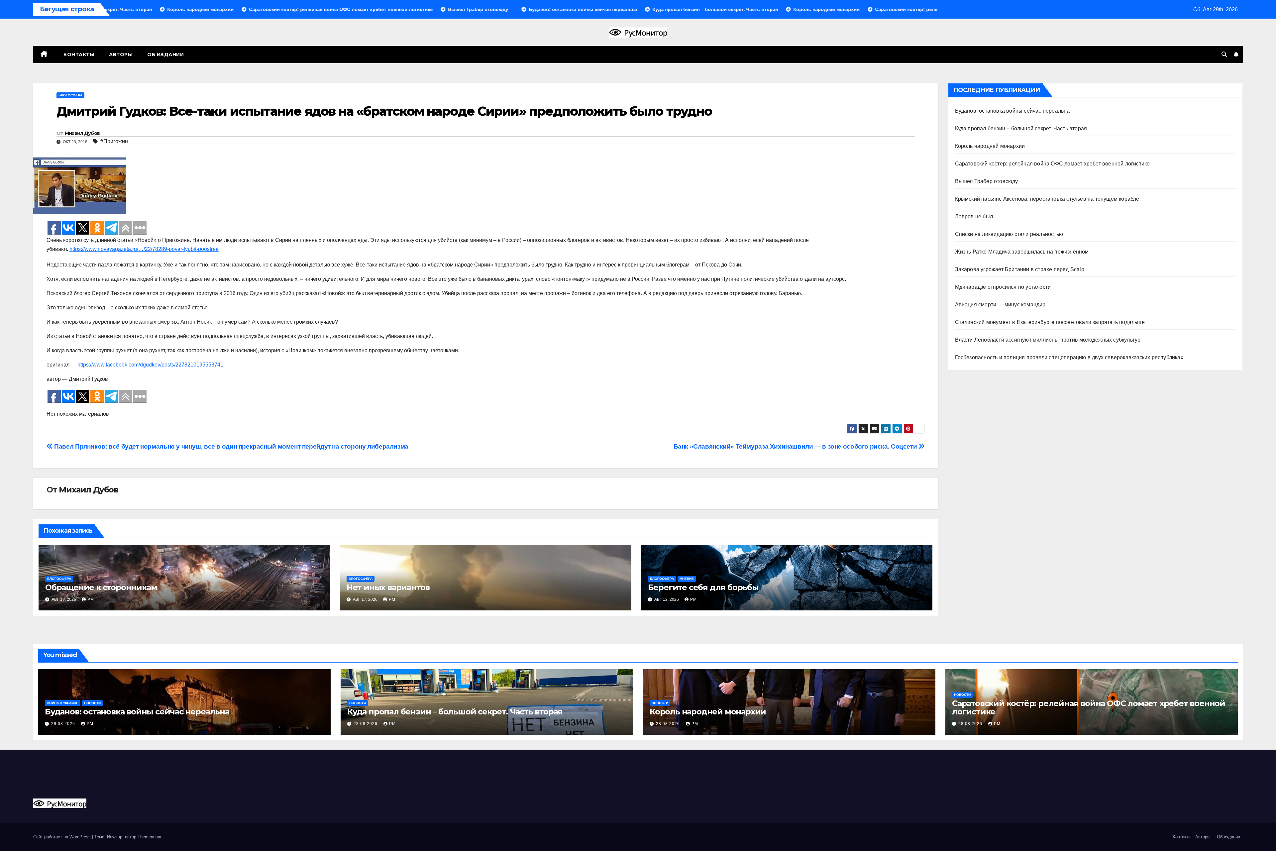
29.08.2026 (63, 723)
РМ (90, 599)
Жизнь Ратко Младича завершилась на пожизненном (1022, 252)
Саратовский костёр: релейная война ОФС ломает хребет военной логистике (1052, 163)
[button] (1224, 54)
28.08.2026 (366, 723)
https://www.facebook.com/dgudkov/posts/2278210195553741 (150, 365)
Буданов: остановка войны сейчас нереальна (1012, 111)
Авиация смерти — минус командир (1000, 304)
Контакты (78, 54)
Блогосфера (70, 95)
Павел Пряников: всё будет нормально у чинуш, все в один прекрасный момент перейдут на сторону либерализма (230, 446)
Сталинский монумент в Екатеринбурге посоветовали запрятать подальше (1050, 322)
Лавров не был (974, 216)
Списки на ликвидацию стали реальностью (1009, 234)
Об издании (165, 54)
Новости (92, 703)
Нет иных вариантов (388, 587)
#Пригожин (114, 141)
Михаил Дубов (82, 133)
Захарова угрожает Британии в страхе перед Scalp (1019, 269)
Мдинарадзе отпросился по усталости (1003, 287)
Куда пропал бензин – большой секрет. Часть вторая (1021, 128)
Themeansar (149, 836)
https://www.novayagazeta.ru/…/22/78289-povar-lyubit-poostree (144, 249)
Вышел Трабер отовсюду (986, 181)
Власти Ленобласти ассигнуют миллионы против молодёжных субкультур (1048, 340)
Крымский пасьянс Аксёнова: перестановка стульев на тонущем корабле (1047, 199)
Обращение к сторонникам (101, 587)
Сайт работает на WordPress (62, 836)
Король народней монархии (990, 146)
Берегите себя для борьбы (703, 587)
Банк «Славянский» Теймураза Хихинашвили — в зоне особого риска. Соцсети (796, 446)
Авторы (121, 54)
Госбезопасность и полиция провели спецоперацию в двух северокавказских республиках (1069, 357)
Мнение (687, 579)
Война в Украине (62, 703)
